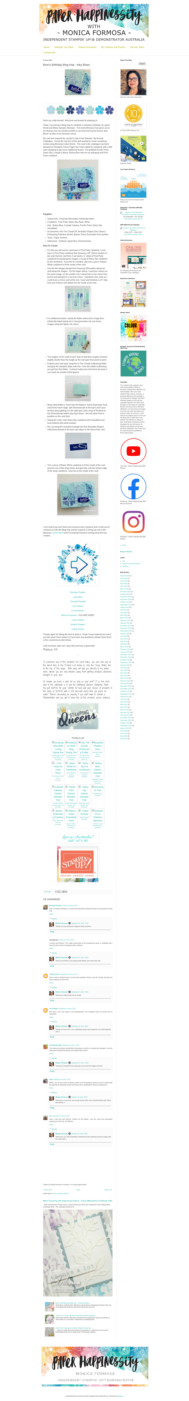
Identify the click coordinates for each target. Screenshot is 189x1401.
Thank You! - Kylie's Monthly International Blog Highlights (75, 1315)
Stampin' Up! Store (64, 47)
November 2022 (126, 657)
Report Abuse (126, 552)
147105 (97, 783)
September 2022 (126, 662)
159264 (84, 776)
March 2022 (124, 678)
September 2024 (126, 605)
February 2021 (125, 712)
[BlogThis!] (58, 891)
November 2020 (126, 720)
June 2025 (124, 581)
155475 (71, 827)
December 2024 (126, 597)
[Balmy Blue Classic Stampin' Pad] (97, 776)
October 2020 (125, 723)
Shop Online (138, 219)
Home (46, 47)
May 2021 (123, 704)
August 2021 (124, 697)
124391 (58, 780)
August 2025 (124, 576)
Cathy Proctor (78, 629)
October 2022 (125, 660)
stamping (125, 566)
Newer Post (48, 1190)
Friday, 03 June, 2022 (70, 905)
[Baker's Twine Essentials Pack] (71, 820)
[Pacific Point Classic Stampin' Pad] (71, 800)
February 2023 (125, 649)
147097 (58, 807)
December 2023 (126, 626)
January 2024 (125, 623)
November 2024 (126, 599)
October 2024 (125, 602)
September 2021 (126, 694)
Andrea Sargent (78, 624)
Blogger (120, 1396)
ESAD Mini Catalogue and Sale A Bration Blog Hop (73, 1328)
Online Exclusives (87, 47)
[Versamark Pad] (97, 790)
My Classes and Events (113, 47)
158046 (97, 756)
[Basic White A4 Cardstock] (71, 769)
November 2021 (126, 689)
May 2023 (123, 641)
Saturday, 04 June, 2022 (79, 923)
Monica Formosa (68, 615)
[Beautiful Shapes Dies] (97, 749)
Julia (51, 1079)
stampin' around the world (131, 564)
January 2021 (125, 715)
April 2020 (123, 739)
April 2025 (123, 586)
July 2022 (123, 668)
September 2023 (126, 631)
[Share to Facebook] (63, 891)
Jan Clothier (77, 606)
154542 (71, 759)
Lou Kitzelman (77, 611)
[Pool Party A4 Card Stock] (58, 773)
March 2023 (124, 647)
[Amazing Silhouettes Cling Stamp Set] (58, 752)
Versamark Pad (97, 793)
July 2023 (123, 636)
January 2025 (125, 594)
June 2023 (124, 639)
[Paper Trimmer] (84, 814)
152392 (84, 819)
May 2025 (123, 584)
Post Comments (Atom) (61, 1193)
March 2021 (124, 710)
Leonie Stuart (57, 533)
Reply (51, 914)
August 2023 (124, 634)
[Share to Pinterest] (66, 891)
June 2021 (124, 702)
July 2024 (123, 610)
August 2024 (124, 607)
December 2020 (126, 718)
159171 (84, 759)
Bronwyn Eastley (77, 592)
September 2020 (126, 726)
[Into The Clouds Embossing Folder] (84, 752)
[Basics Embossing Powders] (58, 817)
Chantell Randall (77, 601)
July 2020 (123, 731)
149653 (97, 827)
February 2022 (125, 681)
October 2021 (125, 691)
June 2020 (124, 733)
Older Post (108, 1190)
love (123, 561)
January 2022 (125, 683)
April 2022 (123, 676)
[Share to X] (61, 891)
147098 (71, 807)
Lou (50, 1116)
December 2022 (126, 655)
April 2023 (123, 644)
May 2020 (123, 736)
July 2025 (123, 578)
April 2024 (123, 615)
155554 (58, 824)
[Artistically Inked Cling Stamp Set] (71, 752)
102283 (97, 795)
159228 (71, 776)
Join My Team (137, 47)
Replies (54, 919)
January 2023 (125, 652)
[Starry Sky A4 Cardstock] (84, 769)
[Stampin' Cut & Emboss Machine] (97, 820)
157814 (58, 759)
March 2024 (124, 618)
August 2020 (124, 728)
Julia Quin (77, 597)
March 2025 (124, 589)
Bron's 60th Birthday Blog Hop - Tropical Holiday (72, 1303)
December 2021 (126, 686)
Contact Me (49, 52)
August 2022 (124, 665)
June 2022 (124, 670)
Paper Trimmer (84, 817)
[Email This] (56, 891)
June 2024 (124, 613)
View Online (128, 219)
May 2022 (123, 673)
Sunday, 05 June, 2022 (79, 1097)
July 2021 (123, 699)
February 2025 (125, 592)
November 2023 (126, 628)
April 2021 (123, 707)
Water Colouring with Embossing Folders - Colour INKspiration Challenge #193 (77, 1201)
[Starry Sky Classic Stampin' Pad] (84, 800)
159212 (84, 807)
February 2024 (125, 620)
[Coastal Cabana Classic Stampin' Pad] (58, 800)
